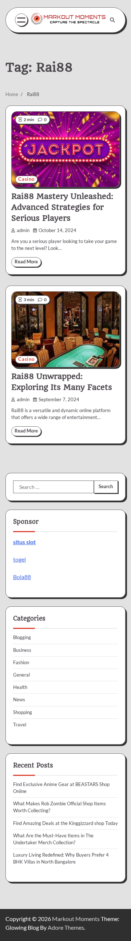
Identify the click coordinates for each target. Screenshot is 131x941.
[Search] (112, 20)
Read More (26, 261)
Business (22, 650)
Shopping (22, 712)
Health (20, 687)
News (19, 699)
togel (19, 559)
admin (23, 230)
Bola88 (22, 576)
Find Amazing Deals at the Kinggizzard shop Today (65, 823)
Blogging (22, 637)
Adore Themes (66, 927)
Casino (26, 179)
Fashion (21, 662)
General (21, 675)
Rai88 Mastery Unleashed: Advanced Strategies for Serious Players (62, 207)
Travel (19, 724)
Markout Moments (76, 918)
